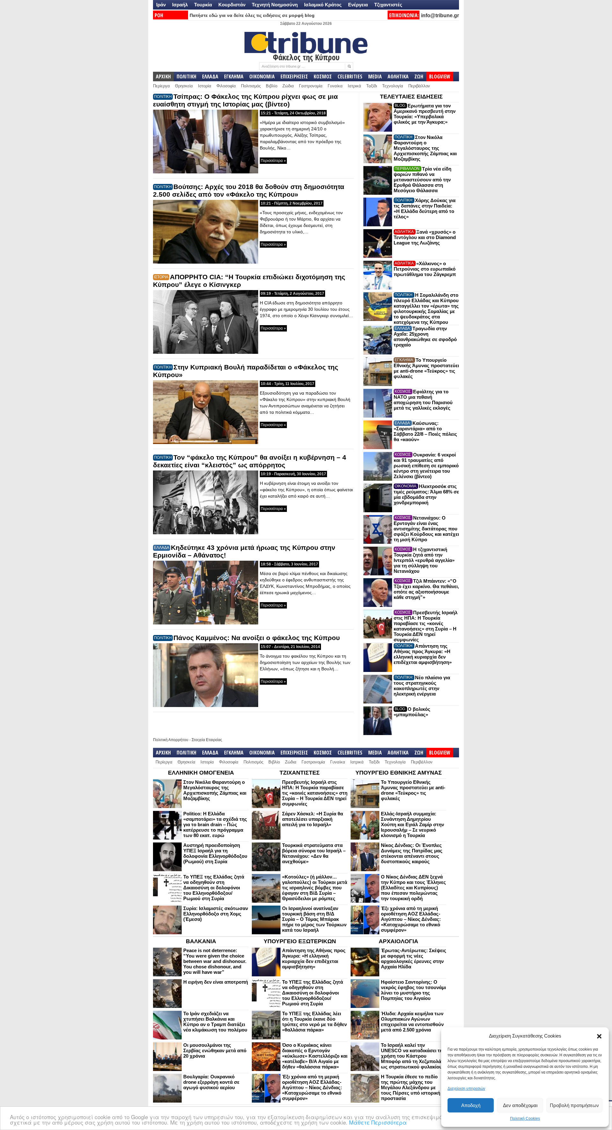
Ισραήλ (180, 4)
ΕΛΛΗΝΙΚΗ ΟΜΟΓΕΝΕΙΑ (201, 772)
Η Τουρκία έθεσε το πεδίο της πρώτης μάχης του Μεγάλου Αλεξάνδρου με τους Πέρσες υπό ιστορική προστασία (410, 1087)
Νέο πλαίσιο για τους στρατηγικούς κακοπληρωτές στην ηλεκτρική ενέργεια (422, 685)
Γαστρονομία (311, 86)
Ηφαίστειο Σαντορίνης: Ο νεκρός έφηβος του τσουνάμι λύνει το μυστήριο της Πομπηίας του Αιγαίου (413, 990)
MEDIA (375, 76)
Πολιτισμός (251, 86)
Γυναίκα (335, 86)
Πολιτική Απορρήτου (170, 740)
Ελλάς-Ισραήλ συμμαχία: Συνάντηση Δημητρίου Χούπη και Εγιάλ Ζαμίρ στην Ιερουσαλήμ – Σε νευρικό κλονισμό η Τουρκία (412, 824)
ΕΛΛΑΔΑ (210, 76)
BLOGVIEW (439, 76)
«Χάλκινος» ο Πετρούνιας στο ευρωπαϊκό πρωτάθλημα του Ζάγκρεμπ (425, 269)
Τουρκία (203, 4)
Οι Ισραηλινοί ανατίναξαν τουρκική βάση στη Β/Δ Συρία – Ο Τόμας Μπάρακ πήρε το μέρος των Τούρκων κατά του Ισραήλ (314, 919)
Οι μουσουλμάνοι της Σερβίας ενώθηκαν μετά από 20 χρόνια (214, 1050)
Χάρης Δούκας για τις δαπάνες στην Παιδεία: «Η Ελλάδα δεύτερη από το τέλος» (424, 208)
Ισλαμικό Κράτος (323, 4)
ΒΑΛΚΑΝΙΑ (201, 941)
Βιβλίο (271, 86)
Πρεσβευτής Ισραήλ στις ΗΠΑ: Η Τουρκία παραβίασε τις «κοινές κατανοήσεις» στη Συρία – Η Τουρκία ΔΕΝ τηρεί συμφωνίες (425, 626)
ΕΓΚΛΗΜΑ (234, 76)
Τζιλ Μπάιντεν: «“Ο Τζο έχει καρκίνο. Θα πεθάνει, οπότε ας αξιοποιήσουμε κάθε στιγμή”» (426, 589)
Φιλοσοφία (226, 86)
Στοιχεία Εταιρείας (207, 740)
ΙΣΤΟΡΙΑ (161, 277)
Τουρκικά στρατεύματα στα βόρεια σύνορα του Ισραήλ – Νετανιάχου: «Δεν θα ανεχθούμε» (314, 853)
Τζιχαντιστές (388, 4)
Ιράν (161, 4)
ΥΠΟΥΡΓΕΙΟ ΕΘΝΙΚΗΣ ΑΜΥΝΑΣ (398, 772)
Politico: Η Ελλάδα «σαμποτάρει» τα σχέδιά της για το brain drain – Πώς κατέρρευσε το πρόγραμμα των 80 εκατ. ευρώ (215, 824)
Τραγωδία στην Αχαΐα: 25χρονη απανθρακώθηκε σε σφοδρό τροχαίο (425, 336)
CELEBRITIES (350, 76)
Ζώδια (288, 86)
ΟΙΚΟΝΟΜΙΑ (262, 76)
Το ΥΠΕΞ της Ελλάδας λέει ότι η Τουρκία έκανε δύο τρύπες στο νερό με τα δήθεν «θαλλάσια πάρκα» (314, 1021)
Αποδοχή (470, 1105)
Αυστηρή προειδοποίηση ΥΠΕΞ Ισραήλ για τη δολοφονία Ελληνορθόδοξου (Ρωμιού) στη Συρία (215, 853)
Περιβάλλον (419, 86)
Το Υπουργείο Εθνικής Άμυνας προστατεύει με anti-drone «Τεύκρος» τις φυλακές (426, 368)
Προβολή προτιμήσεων (574, 1105)
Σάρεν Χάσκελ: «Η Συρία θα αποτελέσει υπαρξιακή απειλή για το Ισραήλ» (312, 819)
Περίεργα (161, 86)
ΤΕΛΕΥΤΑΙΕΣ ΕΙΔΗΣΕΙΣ (411, 96)
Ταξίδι (371, 86)
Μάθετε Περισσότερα (378, 1122)
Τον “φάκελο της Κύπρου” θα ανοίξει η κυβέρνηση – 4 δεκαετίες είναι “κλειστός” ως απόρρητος (249, 461)
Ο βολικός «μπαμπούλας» (412, 711)
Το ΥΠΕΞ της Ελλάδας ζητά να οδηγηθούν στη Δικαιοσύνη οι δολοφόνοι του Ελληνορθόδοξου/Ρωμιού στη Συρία (213, 887)
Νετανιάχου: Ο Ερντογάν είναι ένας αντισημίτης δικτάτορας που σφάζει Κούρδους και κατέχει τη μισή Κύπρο (426, 528)
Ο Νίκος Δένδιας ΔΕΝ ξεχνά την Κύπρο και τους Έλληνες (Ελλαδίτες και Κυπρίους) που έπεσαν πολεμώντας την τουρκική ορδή (413, 887)
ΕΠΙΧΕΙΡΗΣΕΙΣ (294, 76)
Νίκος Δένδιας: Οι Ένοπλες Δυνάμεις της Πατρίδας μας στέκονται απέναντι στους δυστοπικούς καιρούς (411, 853)
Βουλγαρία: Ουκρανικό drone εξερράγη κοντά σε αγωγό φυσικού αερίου (211, 1082)
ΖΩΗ (418, 76)
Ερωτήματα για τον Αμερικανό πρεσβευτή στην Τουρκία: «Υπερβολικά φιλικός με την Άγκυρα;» (424, 114)
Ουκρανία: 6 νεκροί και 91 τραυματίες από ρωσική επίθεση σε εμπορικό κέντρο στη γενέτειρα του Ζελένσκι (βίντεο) (426, 465)
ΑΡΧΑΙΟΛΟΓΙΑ (398, 941)
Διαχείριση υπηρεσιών (466, 1088)
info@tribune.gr (440, 15)
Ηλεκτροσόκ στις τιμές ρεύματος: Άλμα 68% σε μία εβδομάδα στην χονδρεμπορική (426, 494)
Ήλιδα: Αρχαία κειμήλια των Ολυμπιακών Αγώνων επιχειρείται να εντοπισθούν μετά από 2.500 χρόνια (412, 1021)
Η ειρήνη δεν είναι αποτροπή (215, 982)
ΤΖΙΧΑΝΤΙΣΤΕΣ (300, 772)
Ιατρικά (354, 86)
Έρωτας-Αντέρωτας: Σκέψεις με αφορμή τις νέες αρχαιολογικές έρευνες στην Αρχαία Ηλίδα (413, 958)
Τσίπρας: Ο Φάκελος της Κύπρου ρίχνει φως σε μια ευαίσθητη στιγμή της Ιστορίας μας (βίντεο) (245, 100)
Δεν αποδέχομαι (520, 1105)
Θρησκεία (184, 86)
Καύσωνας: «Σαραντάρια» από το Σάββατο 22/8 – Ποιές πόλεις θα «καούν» (425, 431)
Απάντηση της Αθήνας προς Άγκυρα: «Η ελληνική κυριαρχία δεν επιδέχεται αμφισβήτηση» (423, 654)
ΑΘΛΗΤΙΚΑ (398, 76)
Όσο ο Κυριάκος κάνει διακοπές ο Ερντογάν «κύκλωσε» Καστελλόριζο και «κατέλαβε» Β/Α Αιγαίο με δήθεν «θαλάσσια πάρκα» (314, 1055)
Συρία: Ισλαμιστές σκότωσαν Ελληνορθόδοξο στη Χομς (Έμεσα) (215, 914)
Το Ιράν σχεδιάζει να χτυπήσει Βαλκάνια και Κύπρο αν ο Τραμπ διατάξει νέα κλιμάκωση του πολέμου (215, 1021)
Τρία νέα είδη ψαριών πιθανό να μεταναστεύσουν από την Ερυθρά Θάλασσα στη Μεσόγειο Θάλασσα (422, 179)
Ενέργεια (358, 4)
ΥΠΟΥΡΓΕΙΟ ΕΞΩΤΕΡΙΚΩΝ (300, 941)
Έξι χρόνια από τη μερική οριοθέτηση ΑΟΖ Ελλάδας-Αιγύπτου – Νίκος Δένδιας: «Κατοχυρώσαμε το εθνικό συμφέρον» (411, 919)
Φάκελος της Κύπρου (306, 57)
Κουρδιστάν (231, 4)
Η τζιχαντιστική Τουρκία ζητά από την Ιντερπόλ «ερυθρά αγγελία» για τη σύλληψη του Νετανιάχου (424, 560)
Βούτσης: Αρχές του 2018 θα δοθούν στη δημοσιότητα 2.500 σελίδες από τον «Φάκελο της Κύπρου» (248, 190)
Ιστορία (204, 86)
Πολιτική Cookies (525, 1118)
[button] (599, 1036)
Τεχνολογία (392, 86)
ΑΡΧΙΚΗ (163, 76)
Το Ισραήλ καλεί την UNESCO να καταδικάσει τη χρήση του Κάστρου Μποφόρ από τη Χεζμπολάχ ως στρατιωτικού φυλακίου (412, 1055)
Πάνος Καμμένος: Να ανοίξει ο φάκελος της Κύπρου (256, 637)
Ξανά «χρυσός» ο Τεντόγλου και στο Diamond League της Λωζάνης (425, 237)
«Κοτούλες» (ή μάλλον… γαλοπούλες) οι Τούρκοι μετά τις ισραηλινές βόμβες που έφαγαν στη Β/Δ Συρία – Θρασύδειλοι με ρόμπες (314, 887)
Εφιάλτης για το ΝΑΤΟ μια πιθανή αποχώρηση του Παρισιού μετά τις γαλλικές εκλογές (423, 400)
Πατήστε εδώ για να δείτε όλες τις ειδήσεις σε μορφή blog (252, 15)
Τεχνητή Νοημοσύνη (275, 4)
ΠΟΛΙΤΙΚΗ (186, 76)
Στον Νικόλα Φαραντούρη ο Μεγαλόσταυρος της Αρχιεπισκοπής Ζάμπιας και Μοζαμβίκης (425, 148)
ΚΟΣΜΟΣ (323, 76)
